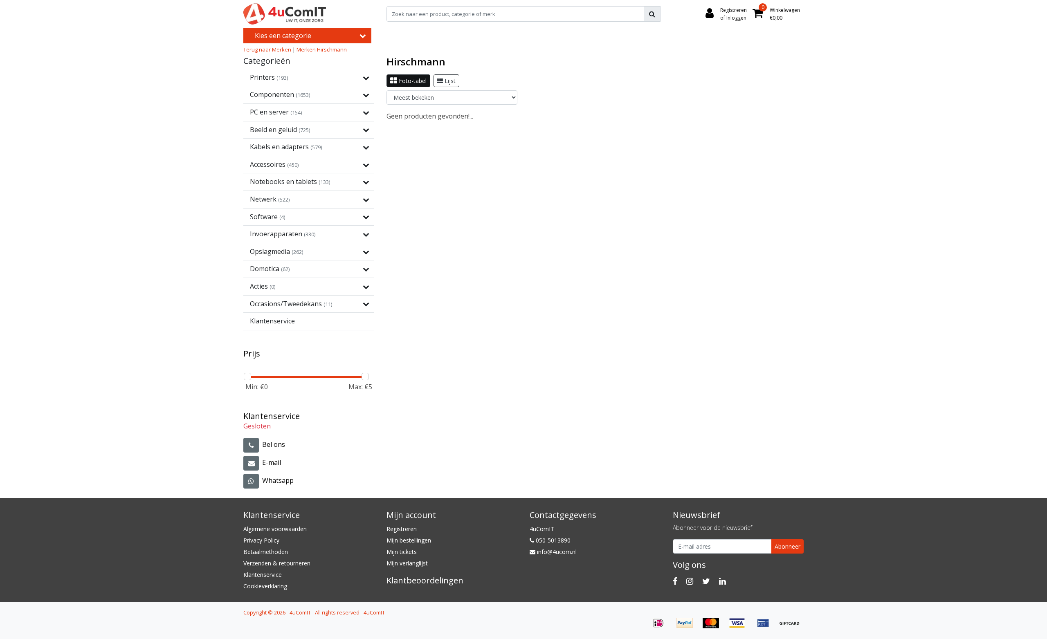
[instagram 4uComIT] (689, 581)
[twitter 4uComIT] (706, 581)
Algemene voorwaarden (275, 529)
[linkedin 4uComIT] (722, 581)
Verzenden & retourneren (276, 563)
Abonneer (787, 546)
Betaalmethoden (265, 552)
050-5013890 (552, 540)
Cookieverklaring (265, 586)
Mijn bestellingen (408, 540)
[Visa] (740, 626)
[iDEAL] (661, 626)
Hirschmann (332, 49)
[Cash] (791, 626)
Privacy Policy (261, 540)
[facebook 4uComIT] (675, 581)
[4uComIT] (284, 14)
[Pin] (766, 626)
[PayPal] (687, 626)
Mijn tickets (401, 552)
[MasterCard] (714, 626)
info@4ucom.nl (557, 552)
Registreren (401, 529)
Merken (306, 49)
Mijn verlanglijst (407, 563)
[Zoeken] (652, 14)
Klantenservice (262, 574)
